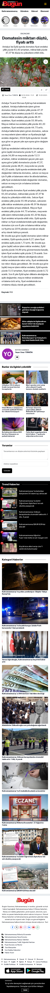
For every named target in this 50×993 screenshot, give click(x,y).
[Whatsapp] (38, 927)
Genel (21, 959)
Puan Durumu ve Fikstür (13, 945)
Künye (29, 962)
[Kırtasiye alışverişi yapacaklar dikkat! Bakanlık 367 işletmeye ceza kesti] (37, 400)
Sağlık (13, 962)
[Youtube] (33, 927)
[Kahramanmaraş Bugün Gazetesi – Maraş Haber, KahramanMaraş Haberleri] (12, 4)
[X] (17, 927)
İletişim (39, 964)
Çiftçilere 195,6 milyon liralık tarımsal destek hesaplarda (11, 387)
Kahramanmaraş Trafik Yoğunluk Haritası (20, 942)
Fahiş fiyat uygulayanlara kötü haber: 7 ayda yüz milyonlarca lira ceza (36, 434)
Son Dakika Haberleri (12, 950)
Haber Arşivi (9, 953)
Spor (5, 962)
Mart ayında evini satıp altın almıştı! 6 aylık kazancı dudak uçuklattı (36, 387)
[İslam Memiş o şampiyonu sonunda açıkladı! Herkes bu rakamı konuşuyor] (13, 400)
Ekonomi (45, 11)
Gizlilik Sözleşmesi (26, 964)
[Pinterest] (21, 927)
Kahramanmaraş (9, 11)
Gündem (24, 11)
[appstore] (14, 971)
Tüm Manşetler (10, 947)
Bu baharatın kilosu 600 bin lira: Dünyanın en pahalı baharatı (12, 434)
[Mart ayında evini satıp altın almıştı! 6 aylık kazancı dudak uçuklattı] (37, 377)
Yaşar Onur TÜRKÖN (11, 95)
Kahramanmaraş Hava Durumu (16, 937)
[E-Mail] (17, 357)
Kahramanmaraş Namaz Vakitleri (17, 940)
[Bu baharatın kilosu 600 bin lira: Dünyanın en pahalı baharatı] (13, 424)
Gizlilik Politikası (10, 964)
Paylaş (7, 89)
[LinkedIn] (29, 927)
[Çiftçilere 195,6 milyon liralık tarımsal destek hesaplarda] (13, 377)
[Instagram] (25, 927)
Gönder (7, 471)
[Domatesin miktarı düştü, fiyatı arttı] (25, 72)
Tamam (25, 990)
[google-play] (35, 971)
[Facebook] (12, 927)
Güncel (34, 11)
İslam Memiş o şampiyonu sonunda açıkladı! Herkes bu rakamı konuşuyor (12, 410)
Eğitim (21, 962)
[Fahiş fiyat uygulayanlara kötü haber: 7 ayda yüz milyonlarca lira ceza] (37, 424)
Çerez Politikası (41, 962)
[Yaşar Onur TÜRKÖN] (7, 354)
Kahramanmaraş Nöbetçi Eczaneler (18, 934)
